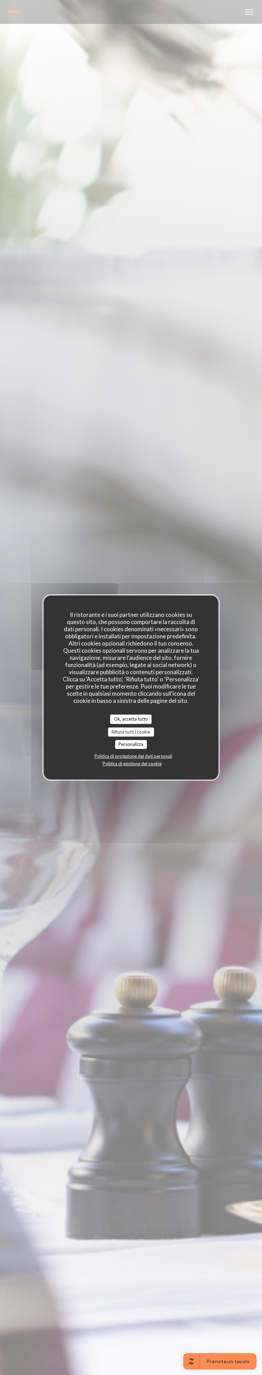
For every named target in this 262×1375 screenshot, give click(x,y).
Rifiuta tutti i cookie (131, 732)
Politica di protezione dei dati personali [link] (133, 756)
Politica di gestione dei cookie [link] (132, 763)
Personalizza (130, 744)
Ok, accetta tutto (131, 719)
